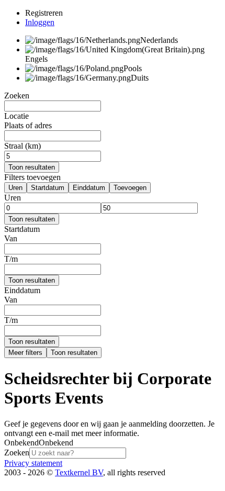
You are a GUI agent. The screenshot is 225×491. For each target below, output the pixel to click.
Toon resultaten (31, 167)
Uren (15, 188)
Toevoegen (130, 188)
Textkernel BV (79, 472)
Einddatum (89, 188)
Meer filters (25, 352)
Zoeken (16, 452)
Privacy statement (33, 463)
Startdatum (47, 188)
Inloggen (39, 22)
